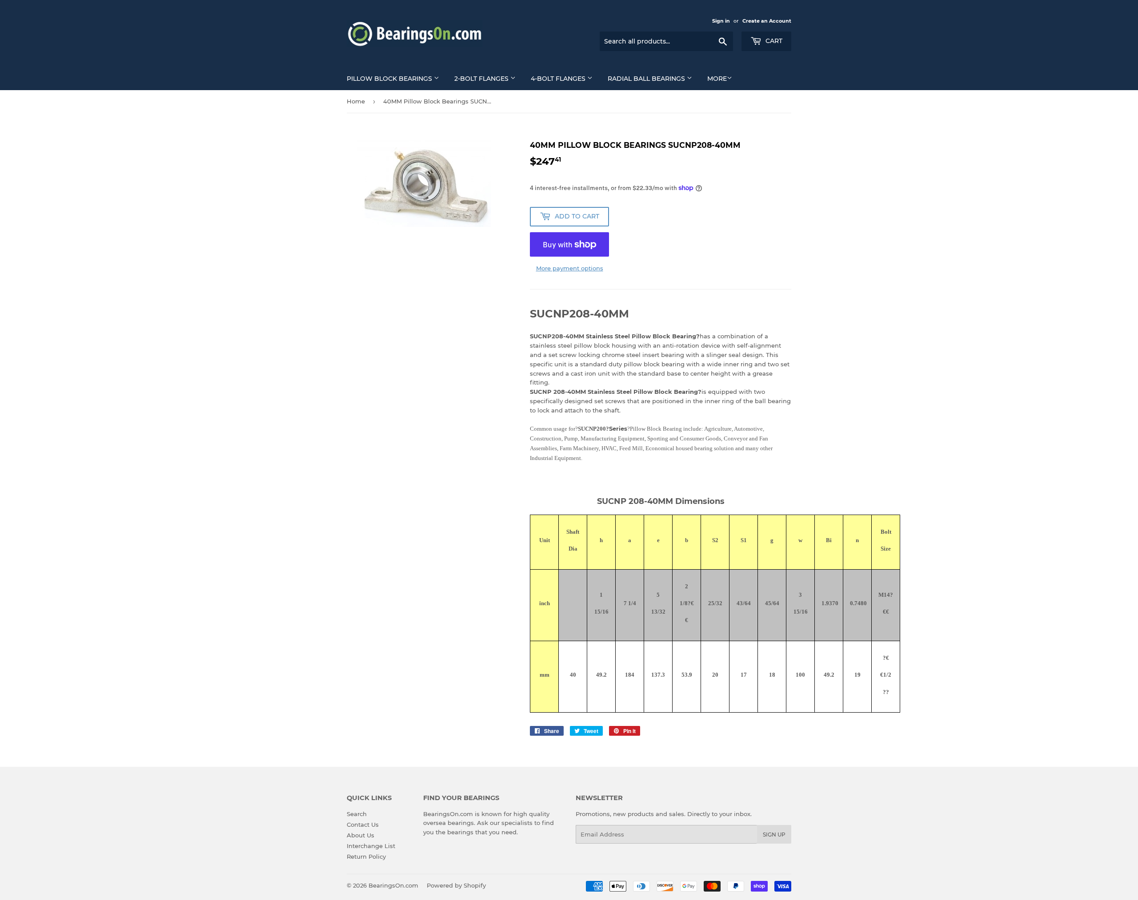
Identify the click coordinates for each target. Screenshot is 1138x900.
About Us (360, 835)
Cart (773, 41)
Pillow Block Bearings (390, 79)
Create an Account (766, 21)
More (717, 79)
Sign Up (774, 834)
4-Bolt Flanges (559, 79)
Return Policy (366, 856)
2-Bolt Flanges (482, 79)
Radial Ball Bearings (647, 79)
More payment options (569, 268)
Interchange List (371, 845)
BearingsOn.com (393, 885)
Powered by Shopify (456, 885)
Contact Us (363, 824)
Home (356, 101)
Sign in (721, 21)
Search (357, 813)
